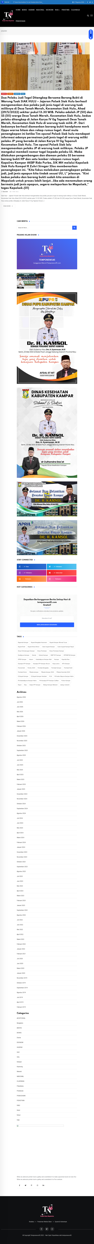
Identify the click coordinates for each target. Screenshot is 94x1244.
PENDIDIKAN (20, 21)
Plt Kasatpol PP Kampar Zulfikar (49, 680)
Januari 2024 (21, 847)
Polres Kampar (65, 680)
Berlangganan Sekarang (47, 625)
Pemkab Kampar (56, 668)
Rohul (18, 1115)
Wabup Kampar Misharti (50, 685)
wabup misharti (64, 685)
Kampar (56, 659)
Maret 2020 (20, 968)
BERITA (19, 1028)
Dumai (19, 1037)
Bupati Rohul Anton (33, 647)
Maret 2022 (20, 939)
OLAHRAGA (75, 10)
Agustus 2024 (21, 813)
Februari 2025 (21, 784)
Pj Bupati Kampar (23, 676)
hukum (31, 659)
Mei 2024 (20, 828)
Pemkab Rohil (68, 668)
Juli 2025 (20, 760)
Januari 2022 (21, 949)
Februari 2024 (21, 842)
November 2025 (22, 741)
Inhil (18, 1052)
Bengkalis (20, 1023)
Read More (7, 206)
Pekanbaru (20, 1086)
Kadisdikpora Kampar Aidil (43, 659)
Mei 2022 (20, 929)
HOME (18, 10)
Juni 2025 (20, 765)
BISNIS (24, 10)
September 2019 (22, 988)
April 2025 (20, 774)
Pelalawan (20, 1091)
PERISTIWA (65, 10)
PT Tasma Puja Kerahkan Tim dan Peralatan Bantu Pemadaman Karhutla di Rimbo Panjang (36, 2)
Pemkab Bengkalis (43, 668)
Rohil (18, 1110)
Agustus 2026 (21, 697)
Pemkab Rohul (22, 672)
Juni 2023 (20, 881)
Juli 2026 (20, 702)
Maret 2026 (20, 721)
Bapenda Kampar (23, 642)
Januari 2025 (21, 789)
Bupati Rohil (21, 647)
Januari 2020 (21, 973)
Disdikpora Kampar (23, 655)
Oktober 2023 (21, 862)
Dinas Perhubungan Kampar (26, 651)
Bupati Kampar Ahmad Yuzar (58, 642)
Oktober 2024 (21, 804)
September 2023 (22, 867)
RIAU (57, 10)
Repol (19, 685)
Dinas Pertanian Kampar (56, 651)
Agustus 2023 (21, 871)
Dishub (34, 655)
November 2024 (22, 799)
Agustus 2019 (21, 992)
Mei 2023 (20, 886)
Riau (25, 685)
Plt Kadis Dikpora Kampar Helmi (64, 676)
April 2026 (20, 716)
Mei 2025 (20, 770)
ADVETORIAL (21, 1018)
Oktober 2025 (21, 745)
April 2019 (20, 1002)
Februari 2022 (21, 944)
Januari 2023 (21, 905)
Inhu (18, 1057)
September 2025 (22, 750)
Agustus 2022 (21, 915)
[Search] (88, 16)
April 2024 (20, 833)
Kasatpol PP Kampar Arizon (41, 663)
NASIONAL (40, 10)
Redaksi (5, 191)
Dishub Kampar (43, 655)
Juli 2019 (20, 997)
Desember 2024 (22, 794)
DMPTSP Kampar (56, 655)
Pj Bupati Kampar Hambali (39, 676)
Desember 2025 (22, 736)
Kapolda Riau (65, 659)
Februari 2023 (21, 900)
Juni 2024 (20, 823)
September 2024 (22, 808)
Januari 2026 (21, 731)
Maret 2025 (20, 779)
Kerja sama (56, 663)
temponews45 (67, 1235)
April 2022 (20, 934)
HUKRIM (31, 10)
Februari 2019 (21, 1007)
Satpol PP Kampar (34, 685)
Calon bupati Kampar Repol (65, 647)
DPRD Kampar (22, 659)
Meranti (19, 1071)
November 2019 (22, 978)
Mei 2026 (20, 712)
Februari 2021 (21, 954)
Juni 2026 (20, 707)
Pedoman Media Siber (44, 1222)
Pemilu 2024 (31, 668)
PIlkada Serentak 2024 (63, 672)
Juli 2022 (20, 920)
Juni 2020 (20, 963)
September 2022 (22, 910)
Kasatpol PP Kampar (24, 663)
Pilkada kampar (33, 672)
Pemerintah (21, 668)
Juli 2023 (20, 876)
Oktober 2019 (21, 983)
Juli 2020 (20, 958)
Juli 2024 (20, 818)
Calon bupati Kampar (48, 647)
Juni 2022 (20, 925)
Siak (18, 1120)
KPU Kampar (66, 663)
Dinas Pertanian (42, 651)
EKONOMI (49, 10)
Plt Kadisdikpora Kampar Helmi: (27, 680)
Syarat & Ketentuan (61, 1222)
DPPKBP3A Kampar (69, 655)
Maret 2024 (20, 837)
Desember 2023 (22, 852)
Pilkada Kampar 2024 (47, 672)
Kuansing (20, 1066)
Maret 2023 (20, 896)
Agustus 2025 (21, 755)
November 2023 (22, 857)
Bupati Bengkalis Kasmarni (39, 642)
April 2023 (20, 891)
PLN (50, 676)
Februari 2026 (21, 726)
